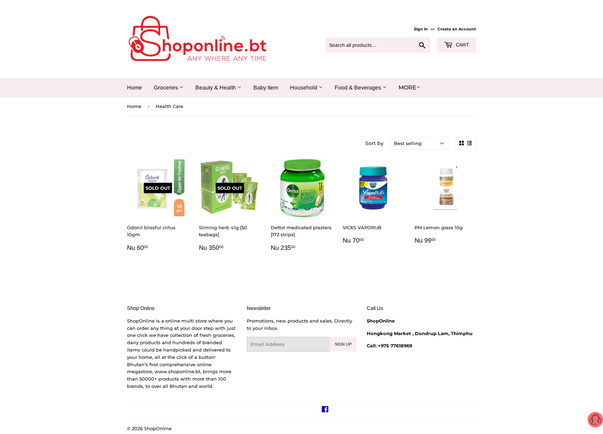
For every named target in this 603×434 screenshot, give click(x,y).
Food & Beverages (358, 88)
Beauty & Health (216, 88)
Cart (461, 45)
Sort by (374, 143)
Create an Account (457, 29)
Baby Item (265, 88)
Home (134, 88)
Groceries (166, 88)
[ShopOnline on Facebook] (325, 410)
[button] (595, 421)
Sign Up (343, 344)
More (407, 87)
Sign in (421, 29)
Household (304, 88)
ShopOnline (158, 428)
